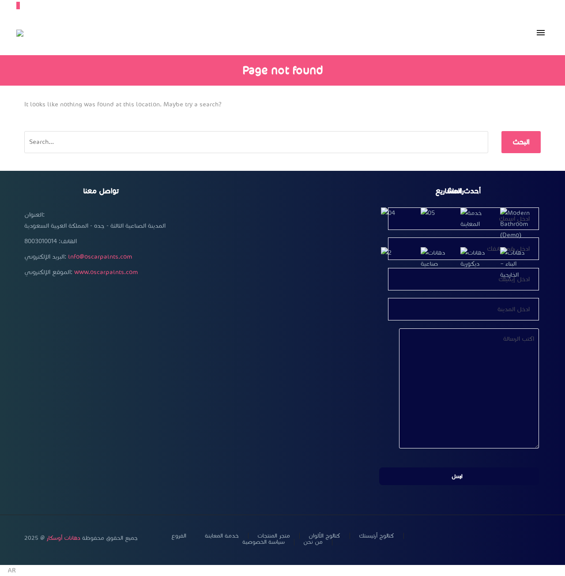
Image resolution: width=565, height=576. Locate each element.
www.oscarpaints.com (106, 272)
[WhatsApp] (526, 538)
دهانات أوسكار (63, 538)
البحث (521, 142)
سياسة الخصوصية (263, 542)
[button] (282, 570)
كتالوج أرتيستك (376, 536)
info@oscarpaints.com (100, 256)
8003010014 (40, 241)
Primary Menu (541, 33)
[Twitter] (492, 538)
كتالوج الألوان (324, 536)
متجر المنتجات (273, 536)
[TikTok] (538, 538)
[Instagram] (503, 538)
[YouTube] (515, 538)
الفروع (178, 536)
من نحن (313, 542)
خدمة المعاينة (222, 536)
